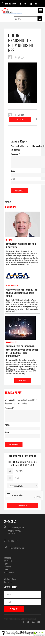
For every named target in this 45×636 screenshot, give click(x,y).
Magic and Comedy (13, 285)
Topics (6, 563)
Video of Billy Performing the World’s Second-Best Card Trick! (21, 293)
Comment (15, 154)
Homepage (8, 557)
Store (6, 569)
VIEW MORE (22, 380)
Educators (7, 566)
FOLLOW (20, 119)
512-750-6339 (13, 540)
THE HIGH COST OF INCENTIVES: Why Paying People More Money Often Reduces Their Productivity (22, 351)
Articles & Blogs (10, 578)
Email (13, 178)
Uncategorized (12, 342)
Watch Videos (9, 572)
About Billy (8, 560)
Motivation (10, 240)
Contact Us (8, 581)
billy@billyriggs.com (16, 547)
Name (13, 170)
